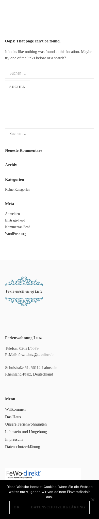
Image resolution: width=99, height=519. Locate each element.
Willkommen (15, 409)
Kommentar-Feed (17, 227)
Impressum (14, 439)
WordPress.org (15, 234)
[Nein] (92, 499)
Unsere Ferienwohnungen (26, 424)
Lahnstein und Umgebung (26, 432)
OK (17, 507)
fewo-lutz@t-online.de (36, 355)
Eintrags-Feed (15, 220)
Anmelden (12, 214)
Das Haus (13, 417)
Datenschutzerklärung (22, 446)
